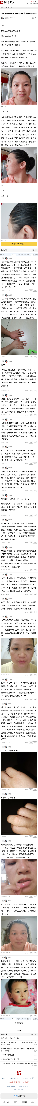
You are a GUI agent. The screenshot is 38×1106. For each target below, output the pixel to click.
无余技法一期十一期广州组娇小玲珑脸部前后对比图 (19, 1063)
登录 (36, 1)
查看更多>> (34, 1034)
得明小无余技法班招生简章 (10, 1038)
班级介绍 (25, 1078)
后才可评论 (19, 1096)
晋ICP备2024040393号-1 (25, 1086)
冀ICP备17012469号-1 (19, 1090)
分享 (31, 290)
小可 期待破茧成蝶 (7, 1055)
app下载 (33, 1)
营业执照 (26, 1082)
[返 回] (19, 1030)
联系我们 (33, 1078)
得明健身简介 (14, 1078)
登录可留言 (19, 1023)
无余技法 (9, 8)
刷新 (36, 3)
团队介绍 (5, 1078)
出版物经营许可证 (14, 1082)
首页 (28, 3)
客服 (34, 3)
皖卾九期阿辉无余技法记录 (10, 1059)
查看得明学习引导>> (19, 244)
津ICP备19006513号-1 (12, 1086)
